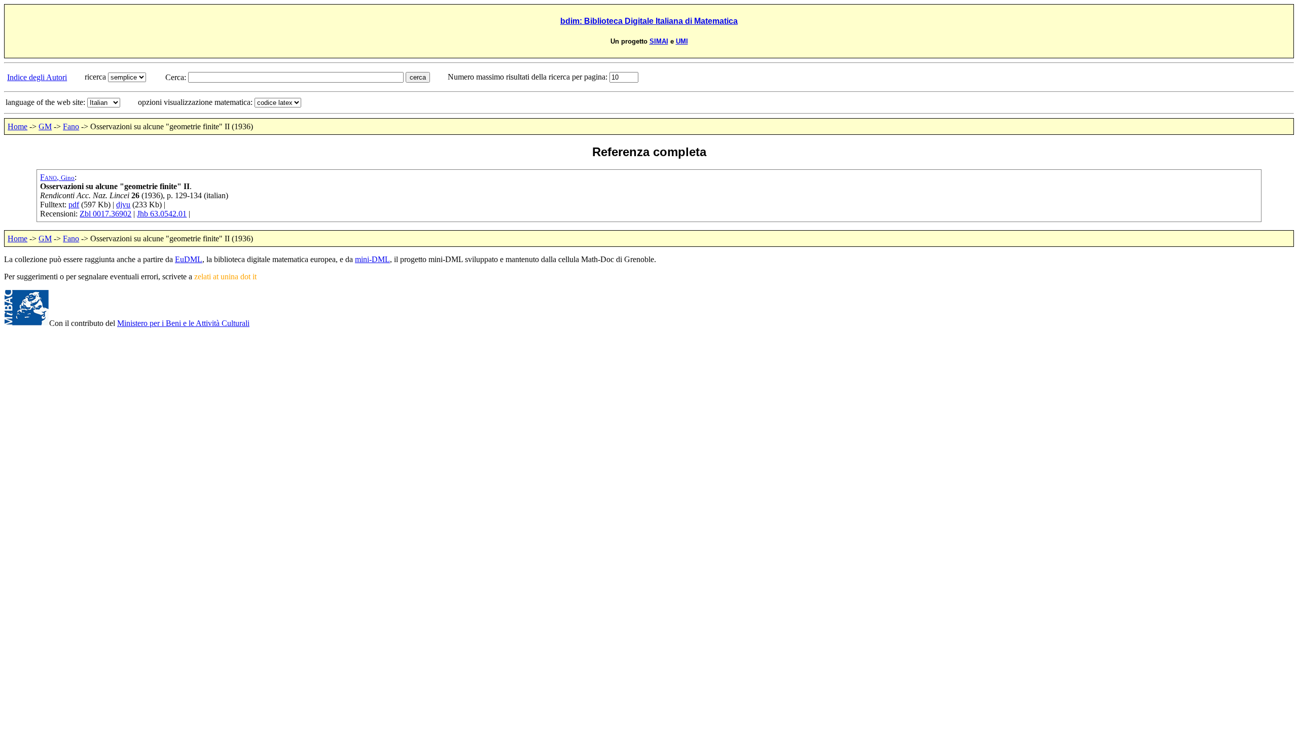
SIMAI (659, 41)
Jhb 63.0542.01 (162, 213)
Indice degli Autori (37, 77)
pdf (73, 204)
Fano (71, 126)
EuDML (188, 259)
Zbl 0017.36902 (105, 213)
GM (45, 126)
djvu (123, 204)
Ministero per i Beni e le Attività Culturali (183, 323)
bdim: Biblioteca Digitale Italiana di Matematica (649, 21)
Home (17, 126)
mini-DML (372, 259)
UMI (682, 41)
